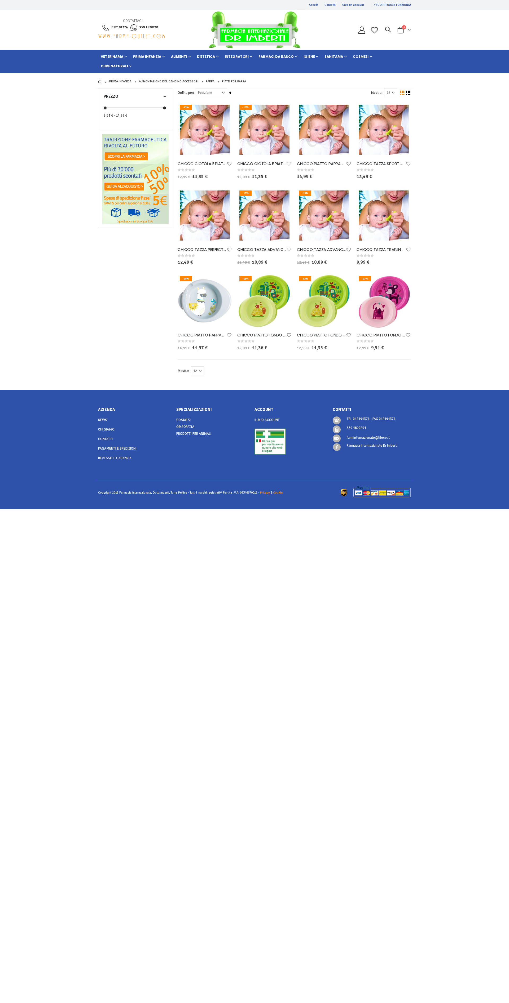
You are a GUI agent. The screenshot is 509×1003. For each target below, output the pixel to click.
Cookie (278, 492)
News (102, 420)
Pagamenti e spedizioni (117, 448)
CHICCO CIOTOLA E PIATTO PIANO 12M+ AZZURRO (202, 163)
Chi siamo (106, 429)
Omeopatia (185, 427)
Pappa (210, 81)
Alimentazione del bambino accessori (168, 81)
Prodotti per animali (193, 434)
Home (100, 81)
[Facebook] (337, 447)
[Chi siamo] (135, 149)
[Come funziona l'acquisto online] (135, 178)
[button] (229, 163)
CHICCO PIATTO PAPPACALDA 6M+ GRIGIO (321, 163)
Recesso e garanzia (114, 458)
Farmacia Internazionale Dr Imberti (372, 445)
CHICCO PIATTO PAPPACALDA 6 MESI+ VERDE (202, 335)
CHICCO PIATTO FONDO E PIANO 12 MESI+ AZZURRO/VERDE (321, 335)
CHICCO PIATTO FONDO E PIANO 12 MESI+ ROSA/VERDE (381, 335)
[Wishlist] (374, 30)
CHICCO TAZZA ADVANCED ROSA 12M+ (321, 249)
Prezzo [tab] (111, 96)
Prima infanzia (120, 81)
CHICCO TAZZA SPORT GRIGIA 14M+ (381, 163)
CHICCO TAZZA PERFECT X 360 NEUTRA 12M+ (202, 249)
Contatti (330, 5)
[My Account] (361, 30)
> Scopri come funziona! (392, 5)
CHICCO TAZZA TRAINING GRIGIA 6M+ (381, 249)
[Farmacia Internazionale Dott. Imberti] (254, 30)
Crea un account (353, 5)
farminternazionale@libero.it (368, 438)
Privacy (265, 492)
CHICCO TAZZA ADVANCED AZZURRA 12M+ (261, 249)
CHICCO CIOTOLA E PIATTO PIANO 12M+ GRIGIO (261, 163)
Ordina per (185, 93)
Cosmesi (183, 420)
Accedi (313, 5)
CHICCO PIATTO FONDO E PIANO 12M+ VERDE (261, 335)
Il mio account (267, 420)
